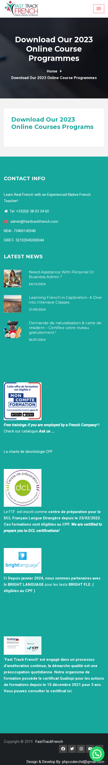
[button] (96, 753)
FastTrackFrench (49, 741)
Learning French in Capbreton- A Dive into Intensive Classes (65, 300)
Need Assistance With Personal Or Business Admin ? (61, 274)
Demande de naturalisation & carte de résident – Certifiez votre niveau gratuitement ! (65, 327)
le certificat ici (59, 691)
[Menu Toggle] (98, 8)
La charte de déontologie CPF (28, 451)
